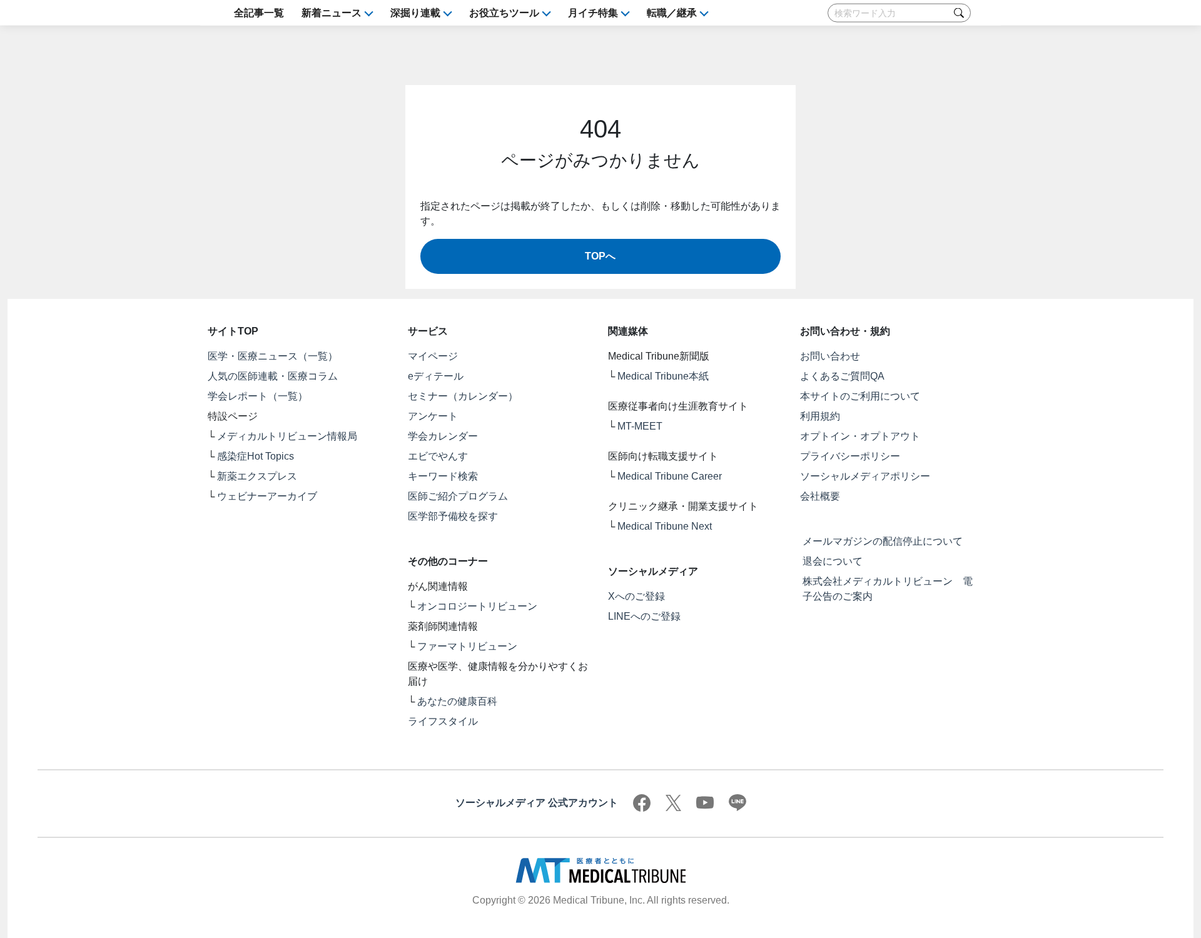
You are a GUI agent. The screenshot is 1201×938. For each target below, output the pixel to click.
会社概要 (820, 496)
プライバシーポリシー (850, 456)
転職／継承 (672, 13)
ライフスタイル (443, 721)
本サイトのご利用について (860, 396)
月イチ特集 (593, 13)
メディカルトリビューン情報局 (287, 436)
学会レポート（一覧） (258, 396)
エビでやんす (438, 456)
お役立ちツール (504, 13)
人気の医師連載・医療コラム (273, 376)
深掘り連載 (415, 13)
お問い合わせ (830, 356)
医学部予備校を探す (453, 516)
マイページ (433, 356)
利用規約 (820, 416)
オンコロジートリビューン (477, 606)
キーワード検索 (443, 476)
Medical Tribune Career (669, 476)
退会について (833, 561)
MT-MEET (639, 426)
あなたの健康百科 (457, 701)
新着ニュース (332, 13)
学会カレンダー (443, 436)
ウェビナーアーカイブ (267, 496)
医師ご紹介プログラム (458, 496)
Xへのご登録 (636, 596)
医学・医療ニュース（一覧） (273, 356)
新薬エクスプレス (257, 476)
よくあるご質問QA (842, 376)
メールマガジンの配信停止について (883, 541)
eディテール (436, 376)
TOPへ (600, 256)
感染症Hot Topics (255, 456)
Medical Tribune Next (664, 526)
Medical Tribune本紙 (663, 376)
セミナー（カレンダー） (463, 396)
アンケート (433, 416)
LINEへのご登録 (644, 616)
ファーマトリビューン (467, 646)
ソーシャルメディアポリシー (865, 476)
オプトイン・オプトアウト (860, 436)
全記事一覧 (259, 13)
